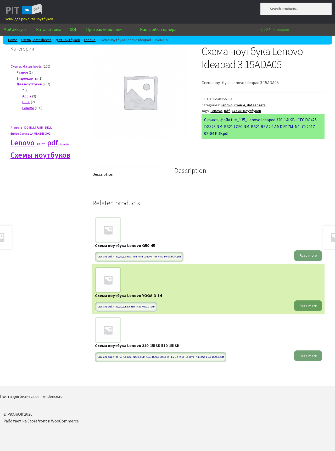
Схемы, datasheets (36, 39)
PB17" (41, 144)
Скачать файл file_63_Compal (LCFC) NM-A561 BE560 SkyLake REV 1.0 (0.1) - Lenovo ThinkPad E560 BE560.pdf (161, 357)
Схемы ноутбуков (246, 110)
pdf (227, 110)
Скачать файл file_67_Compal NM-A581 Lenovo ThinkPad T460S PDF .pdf (139, 256)
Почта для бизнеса (17, 396)
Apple (18, 127)
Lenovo (90, 39)
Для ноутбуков (67, 39)
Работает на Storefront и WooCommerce (41, 421)
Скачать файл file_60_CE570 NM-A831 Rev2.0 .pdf (126, 306)
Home (12, 39)
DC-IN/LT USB (33, 127)
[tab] (126, 174)
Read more (308, 255)
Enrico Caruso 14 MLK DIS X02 (30, 133)
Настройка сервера (158, 29)
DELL (48, 127)
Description (102, 174)
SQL (73, 29)
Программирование (105, 29)
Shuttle (64, 144)
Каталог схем (48, 29)
